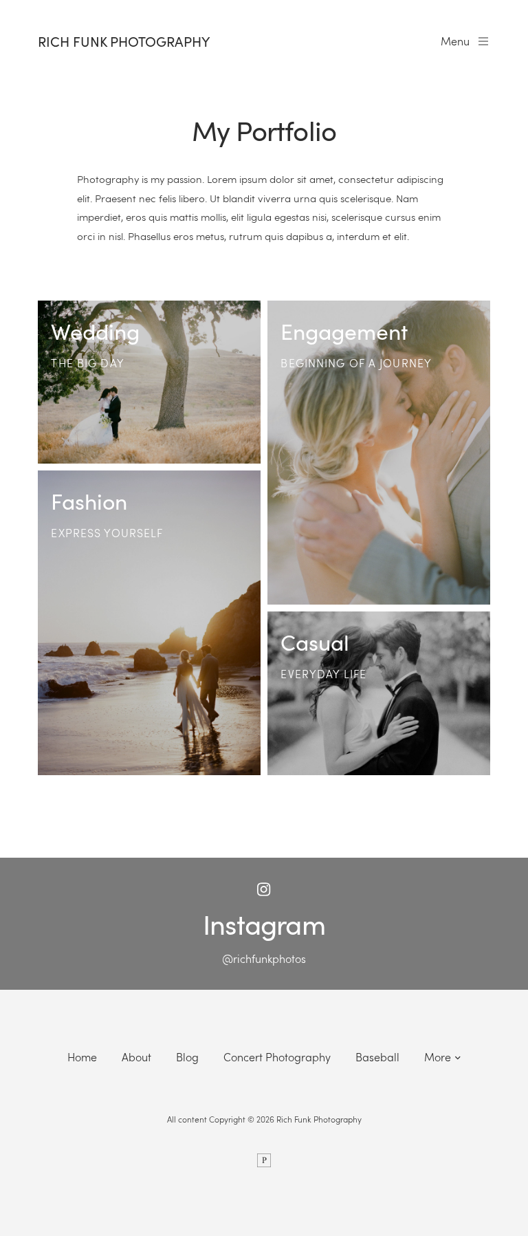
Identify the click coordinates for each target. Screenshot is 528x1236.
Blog (187, 1057)
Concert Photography (277, 1057)
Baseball (377, 1057)
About (136, 1057)
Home (82, 1057)
